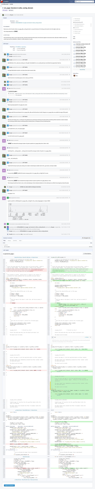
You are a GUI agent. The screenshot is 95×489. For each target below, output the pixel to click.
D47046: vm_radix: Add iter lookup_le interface (30, 187)
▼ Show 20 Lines (34, 257)
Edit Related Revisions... (79, 24)
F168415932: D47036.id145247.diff (83, 44)
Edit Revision (77, 18)
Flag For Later (77, 31)
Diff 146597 (25, 190)
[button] (71, 1)
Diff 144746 (25, 74)
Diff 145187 (25, 109)
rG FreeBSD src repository (20, 46)
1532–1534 (12, 93)
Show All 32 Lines (26, 456)
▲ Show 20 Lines (18, 410)
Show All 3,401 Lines (26, 479)
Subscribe (77, 27)
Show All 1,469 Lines (26, 257)
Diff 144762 (25, 85)
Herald (10, 234)
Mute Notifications (79, 29)
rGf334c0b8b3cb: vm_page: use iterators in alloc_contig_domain (28, 22)
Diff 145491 (25, 162)
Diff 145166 (25, 99)
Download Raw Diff (79, 22)
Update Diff (77, 20)
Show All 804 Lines (26, 410)
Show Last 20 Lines (34, 479)
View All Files (82, 69)
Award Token (77, 33)
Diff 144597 (25, 59)
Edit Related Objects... (79, 26)
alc (17, 21)
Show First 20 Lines (18, 257)
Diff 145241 (25, 116)
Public (11, 10)
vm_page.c (7, 246)
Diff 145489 (25, 155)
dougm (11, 15)
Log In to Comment (9, 485)
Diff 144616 (25, 67)
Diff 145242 (25, 125)
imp (76, 75)
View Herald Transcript (28, 234)
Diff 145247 (25, 133)
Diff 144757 (25, 81)
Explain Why (57, 227)
